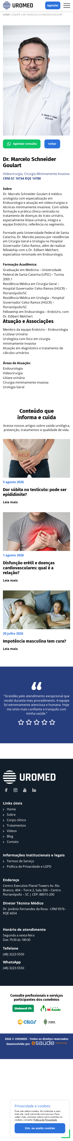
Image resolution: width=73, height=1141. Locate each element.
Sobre (11, 814)
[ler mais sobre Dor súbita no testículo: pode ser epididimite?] (36, 472)
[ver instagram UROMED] (15, 790)
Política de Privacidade (45, 1119)
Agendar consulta (25, 143)
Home (6, 14)
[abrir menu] (66, 5)
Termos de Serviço (20, 861)
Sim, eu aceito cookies (40, 1128)
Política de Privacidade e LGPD (29, 866)
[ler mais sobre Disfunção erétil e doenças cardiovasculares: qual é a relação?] (36, 547)
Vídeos (12, 831)
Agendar (52, 5)
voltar (52, 143)
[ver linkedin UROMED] (34, 790)
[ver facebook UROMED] (6, 790)
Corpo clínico (16, 820)
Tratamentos (16, 825)
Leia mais (10, 502)
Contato (13, 842)
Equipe (16, 14)
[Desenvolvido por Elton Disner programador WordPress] (29, 777)
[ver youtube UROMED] (25, 790)
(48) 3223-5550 (13, 954)
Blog (10, 836)
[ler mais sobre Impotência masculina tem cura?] (36, 620)
